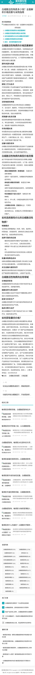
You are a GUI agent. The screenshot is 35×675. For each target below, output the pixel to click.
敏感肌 (24, 567)
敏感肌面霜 (9, 591)
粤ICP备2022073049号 (26, 672)
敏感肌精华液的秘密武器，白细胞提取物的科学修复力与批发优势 (17, 475)
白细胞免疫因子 (9, 553)
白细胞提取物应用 (9, 549)
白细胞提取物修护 (9, 563)
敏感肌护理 (24, 563)
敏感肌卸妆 (9, 581)
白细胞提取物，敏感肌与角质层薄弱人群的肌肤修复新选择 (17, 509)
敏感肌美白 (25, 584)
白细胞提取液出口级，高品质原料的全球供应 (18, 622)
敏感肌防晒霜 (9, 577)
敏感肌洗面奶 (24, 581)
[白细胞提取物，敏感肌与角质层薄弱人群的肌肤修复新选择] (7, 515)
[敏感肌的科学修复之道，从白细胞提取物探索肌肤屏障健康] (7, 433)
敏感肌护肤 (9, 570)
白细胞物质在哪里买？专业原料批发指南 (17, 603)
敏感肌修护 (9, 574)
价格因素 (25, 376)
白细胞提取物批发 (24, 556)
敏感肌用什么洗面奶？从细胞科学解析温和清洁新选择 (17, 525)
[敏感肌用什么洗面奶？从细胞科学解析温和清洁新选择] (7, 532)
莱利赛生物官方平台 (7, 670)
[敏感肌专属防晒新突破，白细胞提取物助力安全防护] (7, 499)
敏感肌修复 (9, 567)
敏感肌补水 (25, 574)
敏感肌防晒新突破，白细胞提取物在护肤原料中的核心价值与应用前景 (17, 410)
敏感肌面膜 (9, 584)
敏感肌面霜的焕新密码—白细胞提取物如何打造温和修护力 (17, 459)
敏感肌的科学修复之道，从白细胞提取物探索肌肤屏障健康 (17, 426)
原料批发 (24, 553)
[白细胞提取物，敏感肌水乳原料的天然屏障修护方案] (7, 449)
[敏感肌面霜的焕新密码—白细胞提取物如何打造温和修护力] (7, 466)
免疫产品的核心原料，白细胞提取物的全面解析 (19, 612)
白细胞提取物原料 (9, 556)
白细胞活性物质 (14, 376)
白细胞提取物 (24, 549)
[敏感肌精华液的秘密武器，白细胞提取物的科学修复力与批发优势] (7, 482)
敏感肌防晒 (24, 560)
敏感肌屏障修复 (25, 588)
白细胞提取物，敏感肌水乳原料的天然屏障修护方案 (17, 443)
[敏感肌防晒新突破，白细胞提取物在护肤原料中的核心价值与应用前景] (7, 416)
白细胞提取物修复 (25, 577)
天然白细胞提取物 (9, 560)
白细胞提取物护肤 (25, 570)
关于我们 (4, 16)
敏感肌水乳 (9, 588)
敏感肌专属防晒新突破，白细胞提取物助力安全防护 (17, 492)
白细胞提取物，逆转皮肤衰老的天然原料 (17, 607)
